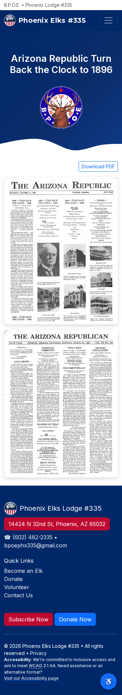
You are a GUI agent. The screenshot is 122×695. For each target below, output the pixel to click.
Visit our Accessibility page (31, 678)
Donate (13, 579)
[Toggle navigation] (108, 20)
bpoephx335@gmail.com (35, 545)
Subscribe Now (28, 619)
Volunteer (16, 587)
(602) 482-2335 (33, 537)
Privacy (38, 653)
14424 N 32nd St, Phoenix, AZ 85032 (56, 524)
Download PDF (98, 166)
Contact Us (18, 595)
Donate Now (75, 619)
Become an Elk (23, 570)
